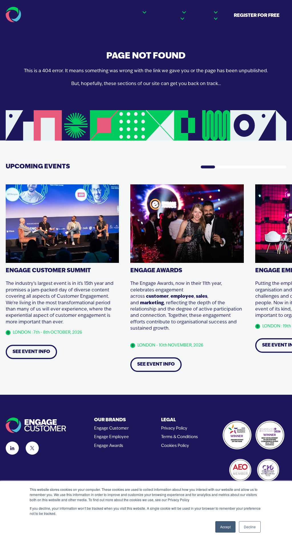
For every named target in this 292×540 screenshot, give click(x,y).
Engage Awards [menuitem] (108, 446)
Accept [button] (225, 526)
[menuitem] (111, 420)
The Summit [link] (126, 12)
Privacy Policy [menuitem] (174, 428)
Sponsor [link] (169, 12)
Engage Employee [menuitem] (111, 437)
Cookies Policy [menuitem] (175, 446)
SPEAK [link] (204, 12)
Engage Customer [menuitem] (111, 428)
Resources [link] (164, 19)
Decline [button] (250, 526)
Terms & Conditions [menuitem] (179, 437)
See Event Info (31, 352)
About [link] (203, 19)
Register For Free (256, 15)
